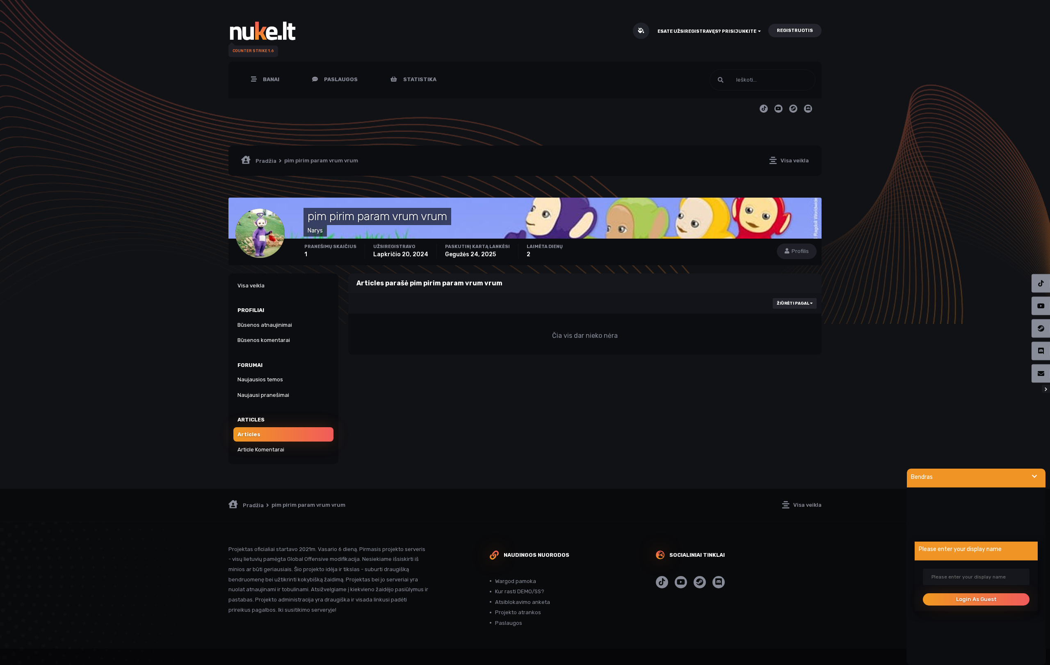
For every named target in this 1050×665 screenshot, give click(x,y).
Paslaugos (340, 79)
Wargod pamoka (515, 581)
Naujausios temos (260, 379)
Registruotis (795, 30)
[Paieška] (721, 80)
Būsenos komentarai (263, 340)
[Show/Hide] (1034, 476)
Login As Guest (976, 599)
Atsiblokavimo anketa (522, 602)
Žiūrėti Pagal (793, 303)
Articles (248, 434)
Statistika (419, 79)
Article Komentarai (260, 449)
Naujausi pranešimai (263, 395)
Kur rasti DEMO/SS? (519, 591)
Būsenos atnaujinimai (264, 325)
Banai (270, 79)
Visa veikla (251, 285)
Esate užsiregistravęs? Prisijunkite (707, 31)
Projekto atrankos (518, 612)
